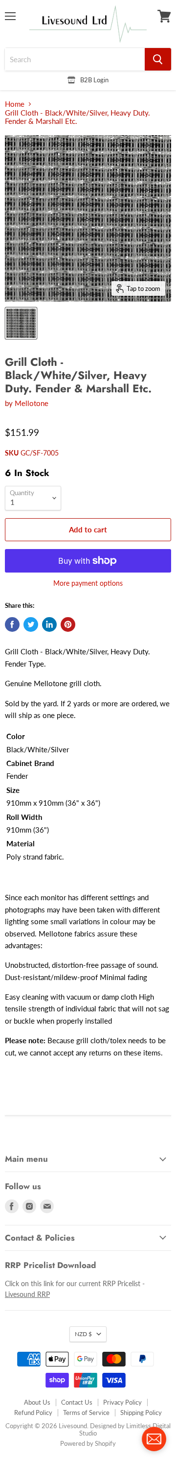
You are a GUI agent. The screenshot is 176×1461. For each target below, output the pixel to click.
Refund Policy (33, 1412)
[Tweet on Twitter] (30, 624)
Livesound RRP (27, 1294)
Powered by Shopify (88, 1443)
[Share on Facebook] (12, 624)
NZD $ (83, 1334)
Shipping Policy (141, 1412)
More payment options (88, 583)
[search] (75, 59)
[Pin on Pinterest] (68, 624)
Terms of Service (86, 1412)
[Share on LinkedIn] (49, 624)
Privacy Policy (122, 1402)
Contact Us (76, 1402)
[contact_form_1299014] (154, 1439)
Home (14, 104)
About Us (37, 1402)
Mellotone (31, 403)
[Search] (158, 59)
